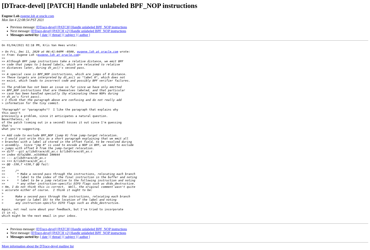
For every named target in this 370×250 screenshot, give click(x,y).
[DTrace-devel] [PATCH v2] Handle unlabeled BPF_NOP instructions (78, 31)
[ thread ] (56, 35)
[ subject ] (70, 35)
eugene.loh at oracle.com (37, 16)
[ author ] (84, 35)
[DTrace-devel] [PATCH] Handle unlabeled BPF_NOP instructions (81, 27)
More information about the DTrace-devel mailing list (38, 246)
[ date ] (44, 35)
